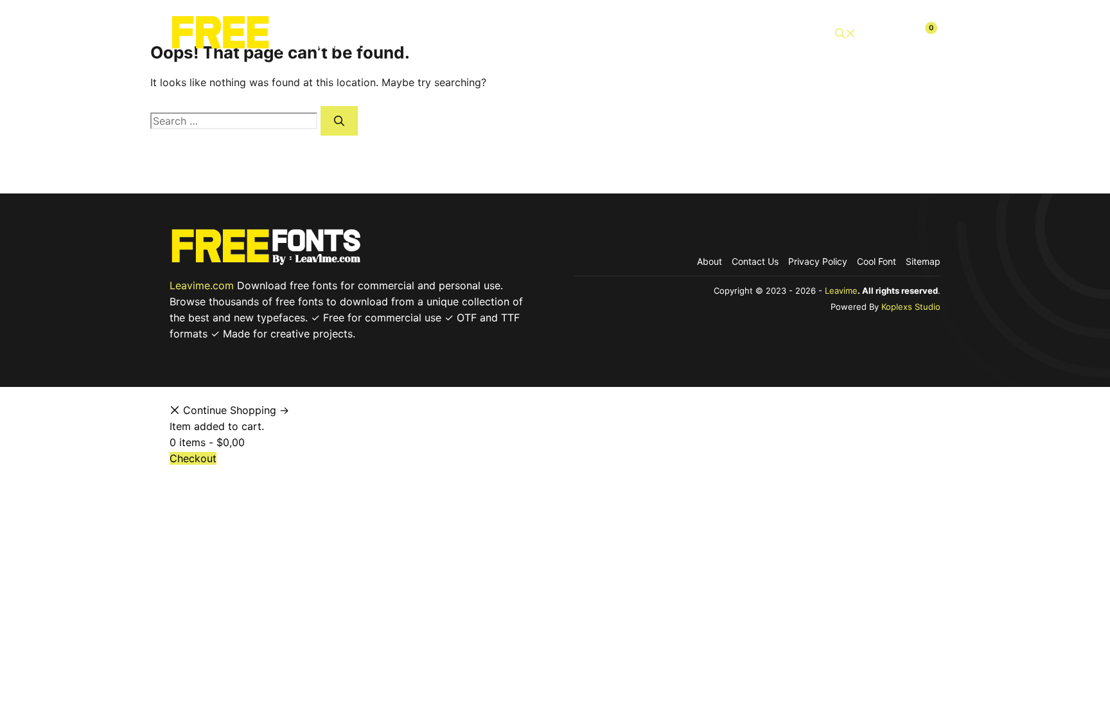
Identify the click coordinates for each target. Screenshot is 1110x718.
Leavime (841, 290)
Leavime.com (202, 285)
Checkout (783, 33)
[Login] (894, 33)
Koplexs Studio (910, 306)
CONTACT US (701, 33)
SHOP (551, 33)
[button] (845, 34)
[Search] (339, 121)
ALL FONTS (485, 33)
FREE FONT (616, 33)
